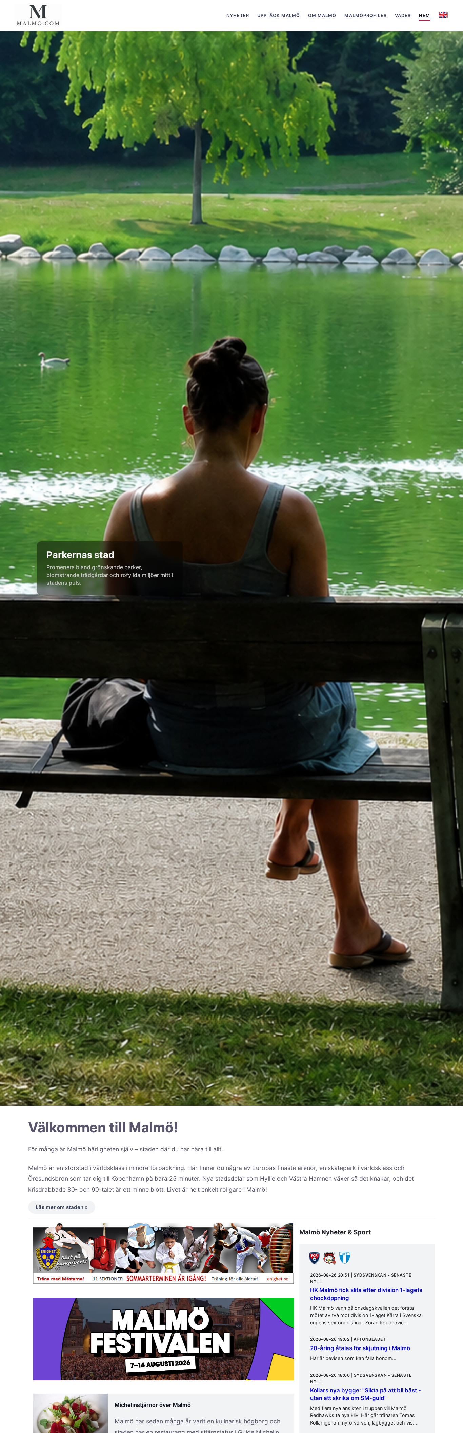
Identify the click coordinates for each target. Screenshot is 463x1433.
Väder (403, 15)
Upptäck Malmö (278, 15)
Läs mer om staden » (62, 1207)
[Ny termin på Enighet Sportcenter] (163, 1256)
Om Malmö (322, 15)
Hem (424, 15)
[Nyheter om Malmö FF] (344, 1263)
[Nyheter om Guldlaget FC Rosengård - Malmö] (314, 1263)
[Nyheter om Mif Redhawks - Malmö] (329, 1263)
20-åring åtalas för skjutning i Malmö (360, 1348)
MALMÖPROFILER (365, 15)
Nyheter (237, 15)
